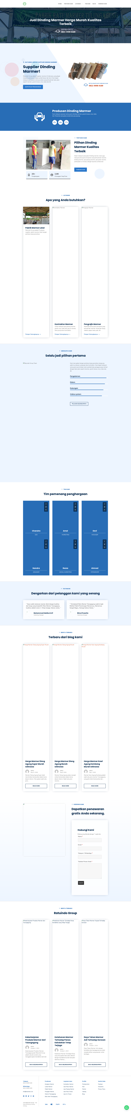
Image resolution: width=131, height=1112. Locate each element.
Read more (36, 786)
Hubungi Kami (102, 4)
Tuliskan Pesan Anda (85, 861)
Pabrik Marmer (48, 1089)
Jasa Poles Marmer (68, 1086)
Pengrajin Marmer (49, 1091)
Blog (94, 4)
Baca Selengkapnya (36, 1064)
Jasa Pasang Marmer (69, 1089)
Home (60, 4)
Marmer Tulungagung (50, 1094)
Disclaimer (100, 1086)
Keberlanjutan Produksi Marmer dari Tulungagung (35, 1040)
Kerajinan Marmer (49, 1084)
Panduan (100, 1084)
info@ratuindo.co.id (28, 1091)
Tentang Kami (68, 4)
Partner (84, 1089)
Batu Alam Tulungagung (51, 1096)
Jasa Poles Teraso (68, 1091)
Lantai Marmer (48, 1086)
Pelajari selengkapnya (79, 404)
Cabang (84, 1091)
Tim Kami (87, 4)
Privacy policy (101, 1089)
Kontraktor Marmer (68, 1084)
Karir (83, 1086)
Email (80, 845)
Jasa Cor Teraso (67, 1094)
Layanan (78, 4)
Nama (80, 836)
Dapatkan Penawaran (33, 87)
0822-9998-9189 (68, 32)
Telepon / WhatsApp (85, 853)
